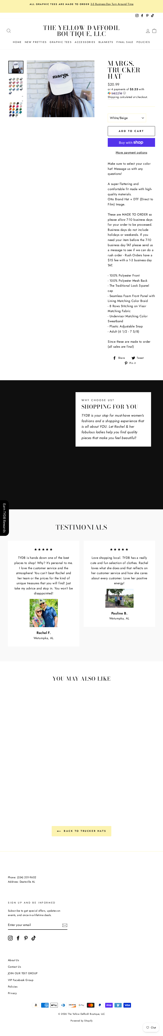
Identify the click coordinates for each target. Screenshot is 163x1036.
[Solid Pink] (11, 779)
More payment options (131, 152)
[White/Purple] (33, 770)
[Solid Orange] (16, 779)
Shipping (113, 97)
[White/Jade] (11, 770)
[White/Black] (11, 760)
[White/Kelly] (33, 765)
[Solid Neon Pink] (27, 788)
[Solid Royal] (11, 783)
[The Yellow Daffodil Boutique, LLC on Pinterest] (25, 938)
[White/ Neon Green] (11, 788)
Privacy (12, 993)
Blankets (106, 42)
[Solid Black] (33, 783)
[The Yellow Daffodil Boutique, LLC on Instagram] (10, 938)
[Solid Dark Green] (27, 779)
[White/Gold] (27, 765)
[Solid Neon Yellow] (38, 788)
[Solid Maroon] (27, 774)
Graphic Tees (61, 42)
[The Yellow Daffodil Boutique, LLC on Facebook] (18, 938)
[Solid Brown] (16, 774)
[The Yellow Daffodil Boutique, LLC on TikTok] (33, 938)
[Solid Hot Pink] (38, 774)
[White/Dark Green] (38, 765)
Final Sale (125, 42)
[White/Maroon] (33, 760)
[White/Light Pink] (16, 765)
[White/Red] (38, 760)
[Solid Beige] (38, 770)
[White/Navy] (27, 770)
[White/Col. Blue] (22, 770)
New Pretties (36, 42)
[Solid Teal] (22, 783)
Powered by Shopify (81, 1020)
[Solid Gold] (22, 779)
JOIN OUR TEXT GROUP (23, 973)
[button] (131, 91)
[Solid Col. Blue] (16, 783)
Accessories (85, 42)
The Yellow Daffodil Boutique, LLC (81, 31)
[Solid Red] (33, 774)
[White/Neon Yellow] (33, 788)
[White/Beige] (22, 760)
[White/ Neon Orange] (22, 792)
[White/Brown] (27, 760)
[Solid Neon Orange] (27, 792)
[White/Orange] (22, 765)
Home (17, 42)
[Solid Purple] (27, 783)
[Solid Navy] (38, 779)
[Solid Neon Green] (16, 788)
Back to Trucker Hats (84, 831)
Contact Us (14, 967)
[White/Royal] (16, 770)
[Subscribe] (64, 925)
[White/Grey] (16, 760)
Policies (143, 42)
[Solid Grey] (38, 783)
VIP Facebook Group (20, 980)
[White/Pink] (11, 765)
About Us (13, 960)
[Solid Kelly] (33, 779)
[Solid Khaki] (11, 774)
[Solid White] (22, 774)
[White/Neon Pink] (22, 788)
